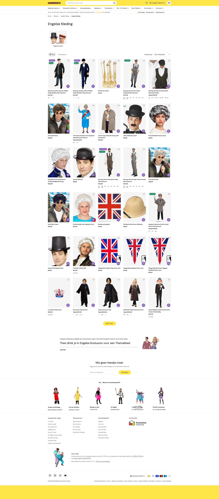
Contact (135, 481)
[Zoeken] (114, 3)
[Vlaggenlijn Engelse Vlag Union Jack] (109, 251)
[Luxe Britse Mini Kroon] (59, 293)
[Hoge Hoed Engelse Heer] (59, 251)
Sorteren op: (148, 54)
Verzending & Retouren (100, 481)
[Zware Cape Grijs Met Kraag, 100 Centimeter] (109, 118)
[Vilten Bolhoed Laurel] (134, 118)
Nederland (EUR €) (138, 476)
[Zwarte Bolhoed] (84, 162)
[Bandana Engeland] (109, 207)
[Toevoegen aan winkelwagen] (118, 86)
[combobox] (91, 3)
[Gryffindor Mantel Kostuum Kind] (134, 293)
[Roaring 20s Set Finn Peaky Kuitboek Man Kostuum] (134, 74)
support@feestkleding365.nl (82, 458)
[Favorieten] (146, 3)
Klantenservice (160, 12)
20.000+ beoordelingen (103, 461)
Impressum (158, 481)
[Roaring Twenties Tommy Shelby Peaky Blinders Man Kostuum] (59, 74)
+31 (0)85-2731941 (136, 456)
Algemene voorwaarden (117, 481)
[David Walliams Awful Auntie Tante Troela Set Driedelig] (160, 293)
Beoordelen (152, 481)
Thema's (56, 16)
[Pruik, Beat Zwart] (59, 207)
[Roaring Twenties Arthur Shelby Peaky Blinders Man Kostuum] (84, 74)
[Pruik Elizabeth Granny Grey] (160, 118)
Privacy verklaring (128, 481)
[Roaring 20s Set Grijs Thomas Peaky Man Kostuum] (134, 162)
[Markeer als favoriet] (68, 61)
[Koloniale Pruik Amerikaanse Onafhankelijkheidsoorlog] (59, 162)
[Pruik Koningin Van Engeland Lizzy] (84, 207)
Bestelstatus (150, 12)
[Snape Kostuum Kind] (109, 293)
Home (49, 16)
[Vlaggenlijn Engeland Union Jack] (134, 251)
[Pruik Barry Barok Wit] (84, 251)
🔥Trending (141, 12)
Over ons (108, 481)
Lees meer (63, 349)
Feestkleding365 (56, 481)
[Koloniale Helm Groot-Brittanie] (134, 207)
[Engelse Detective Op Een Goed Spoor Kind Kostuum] (160, 207)
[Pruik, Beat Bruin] (59, 118)
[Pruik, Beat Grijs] (160, 162)
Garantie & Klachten (143, 481)
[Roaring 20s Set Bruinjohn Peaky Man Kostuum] (109, 162)
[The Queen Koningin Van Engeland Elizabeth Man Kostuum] (84, 118)
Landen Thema (65, 16)
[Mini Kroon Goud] (109, 74)
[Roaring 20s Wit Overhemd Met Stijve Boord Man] (160, 74)
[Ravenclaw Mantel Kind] (84, 293)
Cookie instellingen (166, 481)
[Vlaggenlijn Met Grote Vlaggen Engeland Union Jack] (160, 251)
